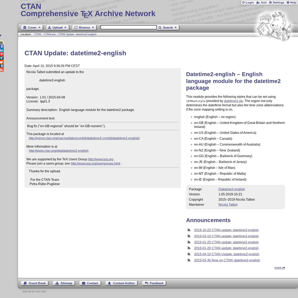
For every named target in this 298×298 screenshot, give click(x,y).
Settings (278, 2)
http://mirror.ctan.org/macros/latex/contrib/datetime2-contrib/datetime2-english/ (84, 138)
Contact (92, 283)
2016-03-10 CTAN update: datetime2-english (226, 236)
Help (293, 2)
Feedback (156, 283)
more (278, 267)
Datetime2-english (232, 189)
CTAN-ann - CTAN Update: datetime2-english (70, 34)
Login (250, 2)
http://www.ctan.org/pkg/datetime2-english (59, 150)
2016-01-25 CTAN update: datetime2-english (226, 242)
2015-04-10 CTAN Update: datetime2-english (226, 254)
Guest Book (37, 283)
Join (264, 2)
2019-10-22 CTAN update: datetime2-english (226, 230)
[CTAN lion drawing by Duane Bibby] (273, 49)
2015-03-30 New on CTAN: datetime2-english (227, 260)
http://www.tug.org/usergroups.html (95, 163)
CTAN (37, 34)
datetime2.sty (233, 101)
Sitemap (66, 283)
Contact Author (124, 283)
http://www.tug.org (100, 159)
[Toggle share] (1, 35)
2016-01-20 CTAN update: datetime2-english (226, 248)
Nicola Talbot (228, 204)
